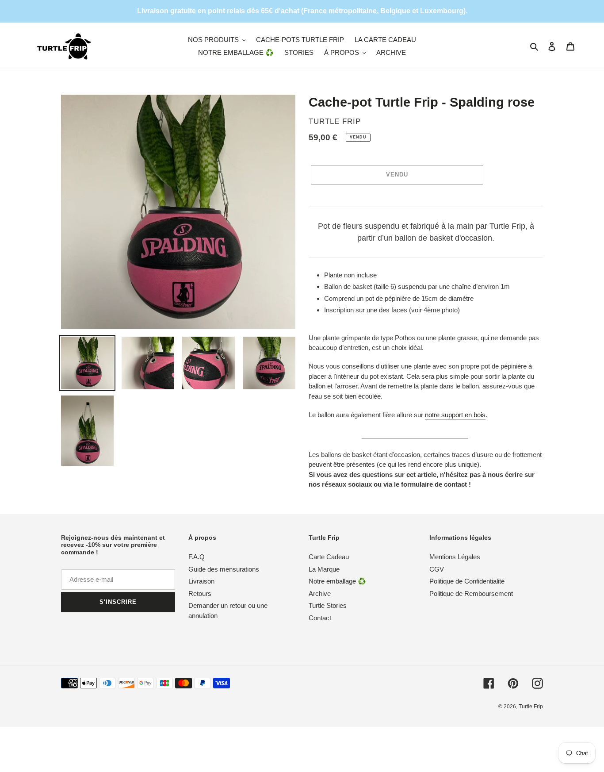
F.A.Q (196, 557)
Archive (320, 593)
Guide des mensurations (223, 569)
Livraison (201, 581)
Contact (320, 618)
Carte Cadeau (329, 557)
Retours (199, 593)
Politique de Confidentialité (467, 581)
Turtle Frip (531, 706)
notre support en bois (455, 415)
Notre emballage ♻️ (337, 581)
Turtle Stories (328, 605)
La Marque (324, 569)
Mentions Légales (454, 557)
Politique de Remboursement (471, 593)
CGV (436, 569)
